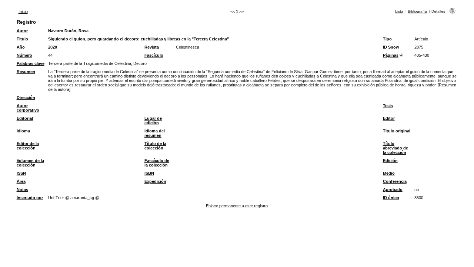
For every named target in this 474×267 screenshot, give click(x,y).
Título (22, 39)
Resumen (26, 71)
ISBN (149, 173)
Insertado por (30, 197)
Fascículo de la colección (156, 162)
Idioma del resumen (154, 133)
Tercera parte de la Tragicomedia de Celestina (89, 63)
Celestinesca (187, 47)
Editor (389, 118)
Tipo (387, 39)
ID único (391, 197)
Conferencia (395, 181)
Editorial (25, 118)
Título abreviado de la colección (395, 148)
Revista (151, 47)
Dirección (26, 97)
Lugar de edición (153, 120)
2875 (418, 47)
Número (24, 55)
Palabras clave (30, 63)
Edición (390, 160)
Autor (22, 31)
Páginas (390, 55)
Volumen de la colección (30, 162)
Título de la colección (155, 145)
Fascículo (153, 55)
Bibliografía (417, 11)
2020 (52, 47)
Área (21, 181)
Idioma (23, 131)
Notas (22, 189)
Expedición (155, 181)
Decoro (140, 63)
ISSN (21, 173)
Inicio (23, 11)
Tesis (388, 105)
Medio (389, 173)
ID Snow (391, 47)
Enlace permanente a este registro (237, 206)
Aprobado (393, 189)
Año (21, 47)
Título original (396, 131)
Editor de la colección (28, 145)
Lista (399, 11)
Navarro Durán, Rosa (68, 31)
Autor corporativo (28, 107)
